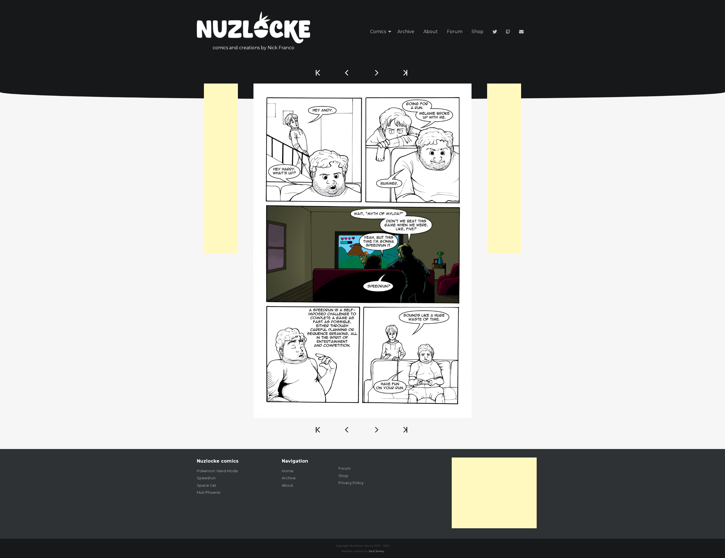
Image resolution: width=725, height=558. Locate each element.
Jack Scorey (376, 551)
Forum (454, 31)
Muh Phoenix (208, 492)
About (430, 31)
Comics (378, 31)
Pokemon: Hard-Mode (217, 471)
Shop (477, 31)
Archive (405, 31)
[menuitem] (379, 31)
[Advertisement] (221, 168)
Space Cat (206, 485)
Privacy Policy (351, 483)
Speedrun (206, 478)
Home (287, 471)
